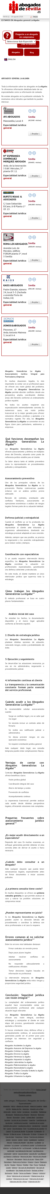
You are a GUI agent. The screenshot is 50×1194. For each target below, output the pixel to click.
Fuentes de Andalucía (37, 1137)
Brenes (9, 1117)
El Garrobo (29, 1131)
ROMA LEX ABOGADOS (15, 243)
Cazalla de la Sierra (24, 1126)
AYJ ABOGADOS (11, 116)
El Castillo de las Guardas (36, 1129)
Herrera (9, 1143)
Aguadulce (6, 1106)
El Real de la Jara (15, 1134)
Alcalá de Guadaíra (36, 1106)
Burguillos (16, 1117)
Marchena (10, 1159)
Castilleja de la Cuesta (36, 1123)
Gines (26, 1140)
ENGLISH (12, 59)
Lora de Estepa (23, 1154)
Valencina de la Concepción (21, 1176)
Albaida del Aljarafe (22, 1106)
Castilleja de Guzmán (21, 1123)
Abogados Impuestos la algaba (18, 1059)
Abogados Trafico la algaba (16, 1073)
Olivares (30, 1162)
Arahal (14, 1112)
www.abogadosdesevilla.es (25, 1092)
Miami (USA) (39, 1159)
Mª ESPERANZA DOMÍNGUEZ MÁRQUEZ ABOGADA (14, 158)
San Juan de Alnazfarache (26, 1168)
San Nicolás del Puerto (23, 1170)
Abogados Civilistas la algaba (17, 1051)
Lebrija (15, 1154)
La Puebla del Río (15, 1148)
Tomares (35, 1173)
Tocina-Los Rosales (25, 1173)
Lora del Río (33, 1154)
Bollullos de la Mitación (21, 1115)
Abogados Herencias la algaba (17, 1056)
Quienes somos (25, 1095)
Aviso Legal (41, 1089)
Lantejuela (10, 1151)
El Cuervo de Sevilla (18, 1131)
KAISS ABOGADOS (13, 285)
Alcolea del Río (16, 1109)
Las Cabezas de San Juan (24, 1151)
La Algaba (38, 1143)
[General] (8, 110)
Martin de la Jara (28, 1159)
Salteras (14, 1168)
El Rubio (33, 1134)
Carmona (7, 1120)
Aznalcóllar (34, 1112)
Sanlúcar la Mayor (37, 1170)
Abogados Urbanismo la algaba (18, 1076)
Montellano (7, 1162)
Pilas (31, 1165)
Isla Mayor (30, 1143)
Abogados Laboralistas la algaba (18, 1062)
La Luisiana (15, 1145)
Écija (24, 1129)
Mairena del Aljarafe (39, 1156)
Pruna (36, 1165)
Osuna (36, 1162)
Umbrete (42, 1173)
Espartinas (18, 1137)
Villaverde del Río (34, 1182)
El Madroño (38, 1131)
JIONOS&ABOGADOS (14, 325)
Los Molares (42, 1154)
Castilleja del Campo (10, 1126)
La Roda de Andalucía (39, 1148)
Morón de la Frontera (20, 1162)
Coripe (9, 1129)
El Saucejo (41, 1134)
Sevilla (16, 1173)
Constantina (36, 1126)
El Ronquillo (26, 1134)
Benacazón (9, 1115)
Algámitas (26, 1109)
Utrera (9, 1176)
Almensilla (7, 1112)
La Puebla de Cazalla (27, 1145)
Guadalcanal (33, 1140)
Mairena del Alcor (26, 1156)
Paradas (12, 1165)
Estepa (26, 1137)
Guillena (41, 1140)
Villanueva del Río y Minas (18, 1182)
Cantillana (39, 1117)
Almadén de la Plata (36, 1109)
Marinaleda (18, 1159)
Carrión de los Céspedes (19, 1120)
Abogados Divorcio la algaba (17, 1054)
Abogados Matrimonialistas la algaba (20, 1065)
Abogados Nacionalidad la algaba (19, 1068)
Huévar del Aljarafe (19, 1143)
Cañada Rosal (30, 1117)
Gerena (14, 1140)
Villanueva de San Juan (20, 1179)
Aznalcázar (26, 1112)
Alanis (13, 1106)
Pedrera (19, 1165)
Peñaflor (25, 1165)
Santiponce (8, 1173)
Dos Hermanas (17, 1129)
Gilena (20, 1140)
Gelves (8, 1140)
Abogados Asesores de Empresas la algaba (23, 1048)
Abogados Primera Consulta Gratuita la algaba (24, 1070)
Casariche (32, 1120)
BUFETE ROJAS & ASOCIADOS (12, 198)
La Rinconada (27, 1148)
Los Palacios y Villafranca (11, 1156)
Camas (23, 1117)
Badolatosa (42, 1112)
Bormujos (34, 1115)
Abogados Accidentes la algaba (18, 1045)
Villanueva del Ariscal (36, 1179)
